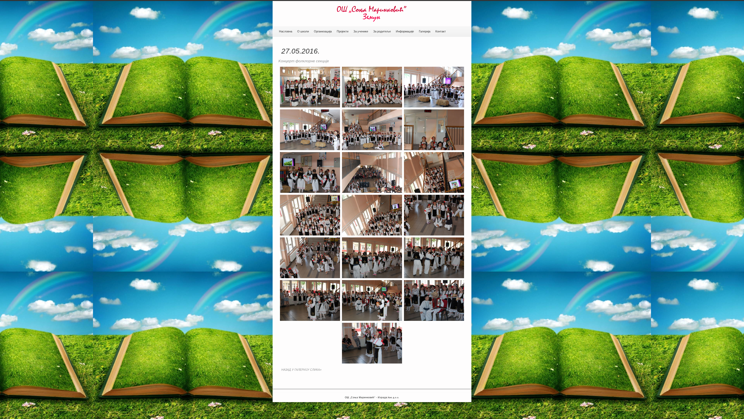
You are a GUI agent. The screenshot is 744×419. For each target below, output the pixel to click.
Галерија (424, 31)
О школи (303, 31)
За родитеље (382, 31)
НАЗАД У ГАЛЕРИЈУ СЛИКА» (301, 369)
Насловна (285, 31)
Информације (405, 31)
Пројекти (342, 31)
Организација (323, 31)
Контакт (440, 31)
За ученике (360, 31)
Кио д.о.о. (393, 397)
